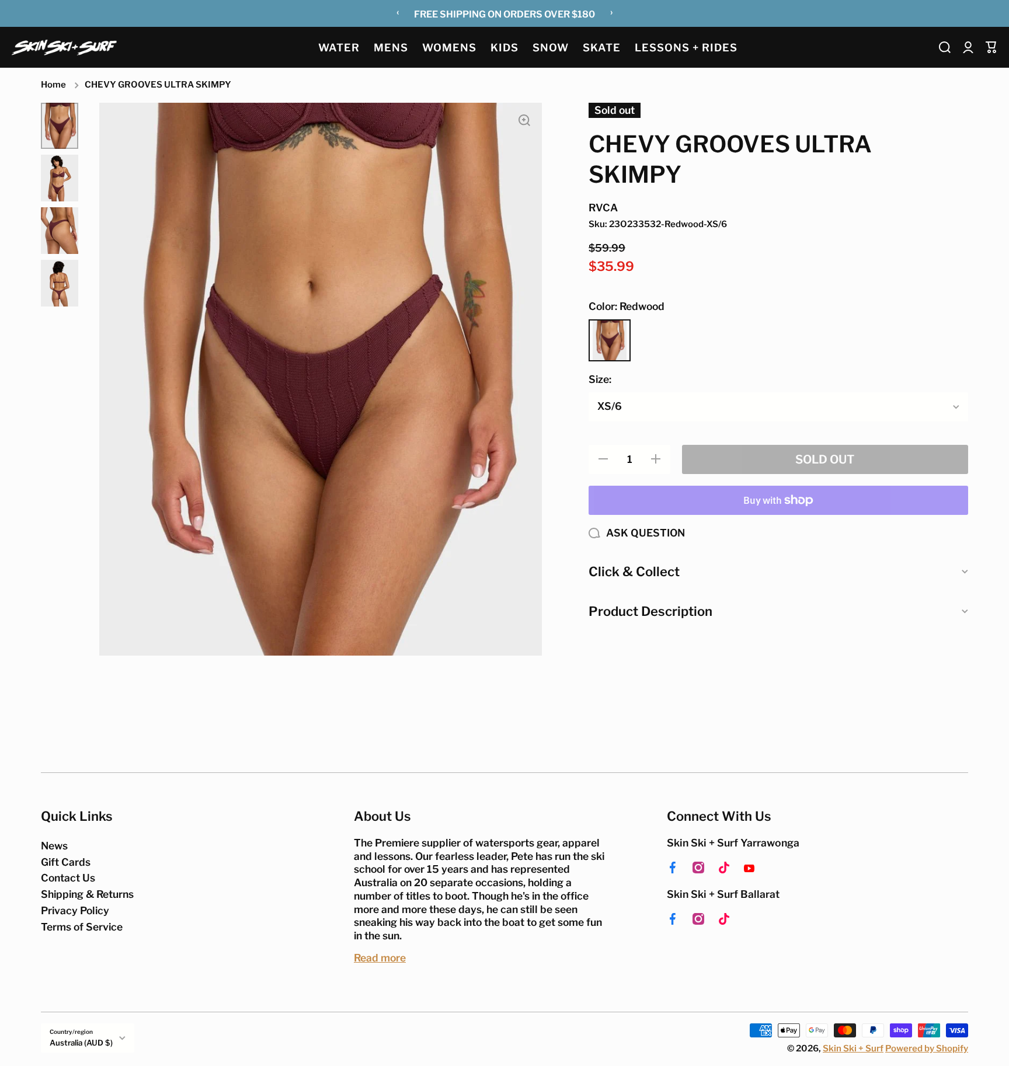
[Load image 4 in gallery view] (59, 283)
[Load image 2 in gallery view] (59, 178)
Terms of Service (82, 927)
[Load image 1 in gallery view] (59, 126)
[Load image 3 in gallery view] (59, 230)
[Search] (945, 47)
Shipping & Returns (87, 894)
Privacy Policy (75, 910)
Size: (600, 379)
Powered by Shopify (926, 1048)
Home (53, 84)
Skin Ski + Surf (853, 1048)
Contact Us (68, 878)
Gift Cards (66, 862)
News (54, 845)
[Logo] (64, 47)
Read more (380, 958)
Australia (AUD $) (81, 1042)
